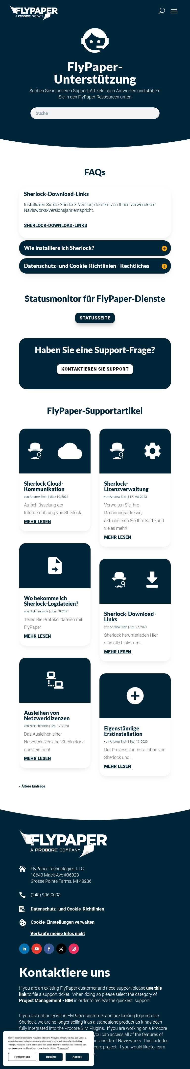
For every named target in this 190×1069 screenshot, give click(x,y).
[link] (33, 13)
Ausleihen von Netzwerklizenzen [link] (47, 715)
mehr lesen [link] (37, 521)
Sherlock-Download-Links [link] (55, 225)
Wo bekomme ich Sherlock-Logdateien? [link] (51, 601)
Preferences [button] (63, 1048)
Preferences (22, 1057)
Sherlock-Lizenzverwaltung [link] (126, 486)
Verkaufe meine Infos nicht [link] (57, 933)
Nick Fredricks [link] (39, 611)
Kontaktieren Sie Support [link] (95, 369)
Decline (51, 1057)
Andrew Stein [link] (38, 497)
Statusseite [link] (95, 317)
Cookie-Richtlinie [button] (74, 1045)
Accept (77, 1057)
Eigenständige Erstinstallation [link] (123, 731)
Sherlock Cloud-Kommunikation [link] (44, 486)
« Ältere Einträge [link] (32, 786)
